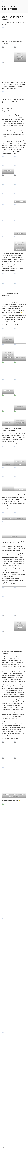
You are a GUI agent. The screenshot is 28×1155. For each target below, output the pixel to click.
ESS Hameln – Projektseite (10, 7)
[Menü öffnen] (3, 1147)
